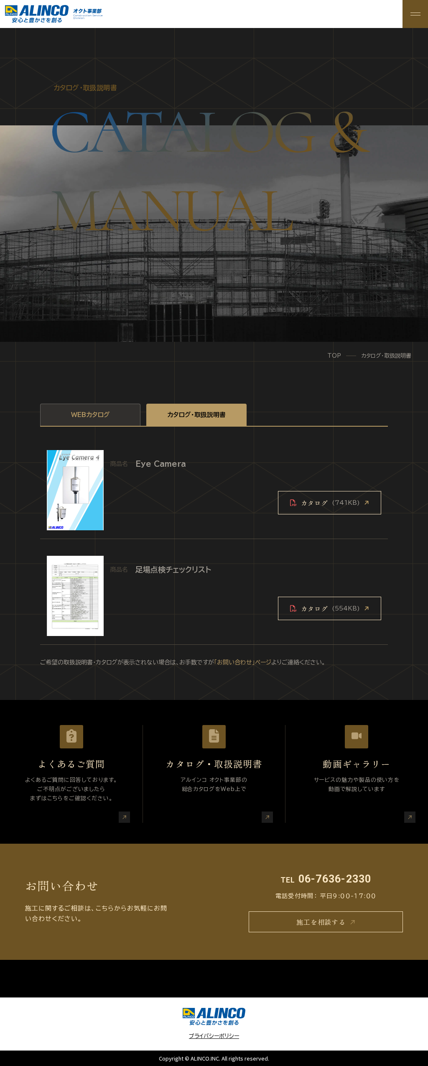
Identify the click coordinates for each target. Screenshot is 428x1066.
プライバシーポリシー (214, 1036)
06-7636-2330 (326, 879)
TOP (334, 356)
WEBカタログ (90, 415)
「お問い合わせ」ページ (242, 662)
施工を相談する (321, 922)
